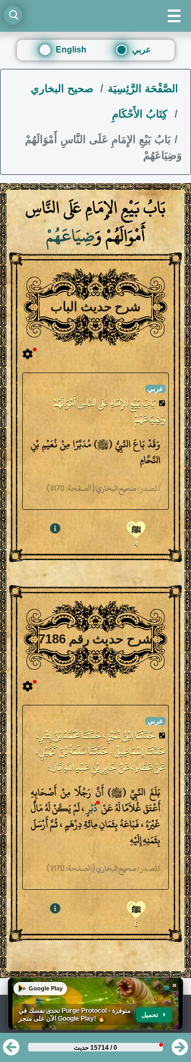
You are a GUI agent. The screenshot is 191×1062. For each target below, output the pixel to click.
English (71, 49)
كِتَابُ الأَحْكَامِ (141, 114)
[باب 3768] (179, 1050)
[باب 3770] (11, 1050)
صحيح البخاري (64, 88)
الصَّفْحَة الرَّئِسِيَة (143, 88)
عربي (141, 49)
